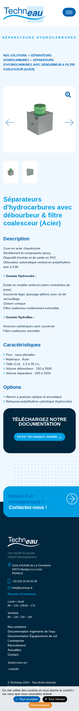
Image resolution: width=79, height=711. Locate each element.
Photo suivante (69, 122)
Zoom (68, 94)
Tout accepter (28, 699)
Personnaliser (40, 705)
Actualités (14, 650)
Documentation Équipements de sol (32, 636)
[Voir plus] (71, 498)
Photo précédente (9, 122)
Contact (13, 654)
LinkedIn (14, 669)
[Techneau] (25, 14)
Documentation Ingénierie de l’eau (31, 631)
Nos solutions (15, 55)
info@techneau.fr (22, 587)
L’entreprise (16, 640)
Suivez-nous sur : (18, 662)
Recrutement (17, 645)
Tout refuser (56, 699)
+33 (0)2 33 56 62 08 (24, 581)
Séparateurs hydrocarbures (39, 37)
